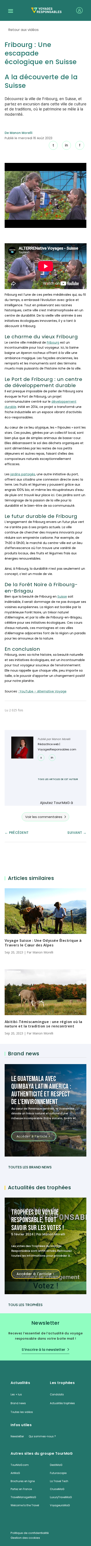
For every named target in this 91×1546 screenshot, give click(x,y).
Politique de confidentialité (30, 1533)
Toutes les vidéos (22, 1412)
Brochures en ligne (23, 1481)
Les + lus (16, 1394)
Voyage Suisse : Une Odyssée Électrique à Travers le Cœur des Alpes (43, 943)
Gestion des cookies (25, 1537)
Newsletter (17, 1436)
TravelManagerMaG (23, 1497)
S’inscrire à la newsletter (43, 1349)
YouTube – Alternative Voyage (42, 691)
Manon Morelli (61, 739)
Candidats (57, 1394)
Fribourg (53, 342)
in (66, 145)
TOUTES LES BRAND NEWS (30, 1167)
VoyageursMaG (60, 1505)
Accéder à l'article (32, 1136)
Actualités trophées (62, 1403)
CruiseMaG (57, 1489)
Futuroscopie (58, 1473)
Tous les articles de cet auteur (58, 779)
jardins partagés (22, 474)
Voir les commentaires (43, 816)
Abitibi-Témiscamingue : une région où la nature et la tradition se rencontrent (43, 1024)
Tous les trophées (25, 1304)
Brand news (18, 1403)
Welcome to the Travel (25, 1505)
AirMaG (15, 1473)
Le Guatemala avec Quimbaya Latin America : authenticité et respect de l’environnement (41, 1090)
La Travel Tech (59, 1481)
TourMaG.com (20, 1465)
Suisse (62, 596)
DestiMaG (56, 1465)
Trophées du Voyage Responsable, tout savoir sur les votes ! (37, 1220)
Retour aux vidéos (23, 29)
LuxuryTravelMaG (61, 1497)
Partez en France (21, 1489)
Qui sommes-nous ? (42, 1436)
